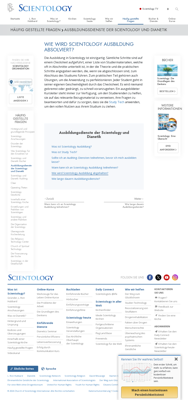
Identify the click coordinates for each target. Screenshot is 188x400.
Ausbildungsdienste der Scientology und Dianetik (21, 168)
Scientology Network (50, 375)
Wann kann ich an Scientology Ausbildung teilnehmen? (85, 167)
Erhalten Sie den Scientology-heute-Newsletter (165, 347)
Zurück (50, 199)
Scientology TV (150, 8)
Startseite (15, 18)
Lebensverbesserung (49, 342)
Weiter (138, 199)
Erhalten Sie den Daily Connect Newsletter (165, 335)
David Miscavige (97, 375)
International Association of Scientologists (74, 380)
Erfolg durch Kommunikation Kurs (48, 349)
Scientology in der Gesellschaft (19, 262)
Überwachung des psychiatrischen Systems (135, 336)
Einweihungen (74, 322)
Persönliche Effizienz (48, 336)
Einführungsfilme (75, 310)
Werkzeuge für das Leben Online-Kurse (48, 295)
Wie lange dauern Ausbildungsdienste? (76, 178)
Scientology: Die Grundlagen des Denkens (165, 81)
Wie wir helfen (109, 20)
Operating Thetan (19, 187)
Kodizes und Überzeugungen (17, 331)
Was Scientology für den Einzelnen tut (20, 152)
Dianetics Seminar (47, 331)
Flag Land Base (104, 333)
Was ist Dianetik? (17, 315)
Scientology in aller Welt (109, 303)
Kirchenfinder (103, 310)
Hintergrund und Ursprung (17, 322)
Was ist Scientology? (54, 20)
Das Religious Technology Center (20, 240)
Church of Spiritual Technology (20, 247)
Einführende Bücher (77, 294)
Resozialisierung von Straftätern (136, 309)
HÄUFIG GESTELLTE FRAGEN (20, 118)
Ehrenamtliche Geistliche (133, 347)
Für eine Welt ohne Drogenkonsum (25, 384)
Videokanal (14, 353)
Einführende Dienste (45, 325)
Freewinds (101, 338)
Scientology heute (90, 20)
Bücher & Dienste (153, 20)
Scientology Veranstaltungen (75, 329)
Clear (13, 183)
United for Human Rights (59, 384)
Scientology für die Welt (109, 343)
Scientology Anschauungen (18, 137)
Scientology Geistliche (16, 193)
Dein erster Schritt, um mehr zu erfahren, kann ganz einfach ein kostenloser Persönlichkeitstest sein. (166, 373)
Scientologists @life (106, 294)
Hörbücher (72, 299)
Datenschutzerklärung (100, 391)
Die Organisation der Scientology (19, 225)
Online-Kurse (172, 20)
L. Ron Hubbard (32, 20)
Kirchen (72, 18)
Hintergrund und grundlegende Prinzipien (23, 130)
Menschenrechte (134, 327)
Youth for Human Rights (87, 384)
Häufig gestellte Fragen (131, 20)
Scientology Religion (75, 375)
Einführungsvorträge (77, 304)
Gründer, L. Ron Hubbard (16, 299)
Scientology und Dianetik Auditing (19, 177)
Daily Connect (105, 289)
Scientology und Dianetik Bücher (18, 159)
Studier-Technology (136, 302)
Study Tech (116, 102)
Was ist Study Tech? (64, 152)
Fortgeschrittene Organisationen (105, 326)
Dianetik (31, 375)
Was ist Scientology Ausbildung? (72, 146)
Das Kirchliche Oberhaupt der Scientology (74, 340)
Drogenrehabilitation (136, 317)
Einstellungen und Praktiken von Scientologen (19, 209)
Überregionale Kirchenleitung (18, 233)
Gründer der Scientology (17, 145)
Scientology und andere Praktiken (19, 218)
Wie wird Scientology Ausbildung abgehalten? (80, 173)
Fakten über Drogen (136, 322)
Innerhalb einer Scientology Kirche (19, 201)
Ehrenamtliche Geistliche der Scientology (28, 380)
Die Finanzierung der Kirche (19, 255)
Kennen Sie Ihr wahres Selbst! (142, 359)
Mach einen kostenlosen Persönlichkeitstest (149, 392)
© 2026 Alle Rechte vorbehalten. (41, 391)
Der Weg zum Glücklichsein (132, 295)
